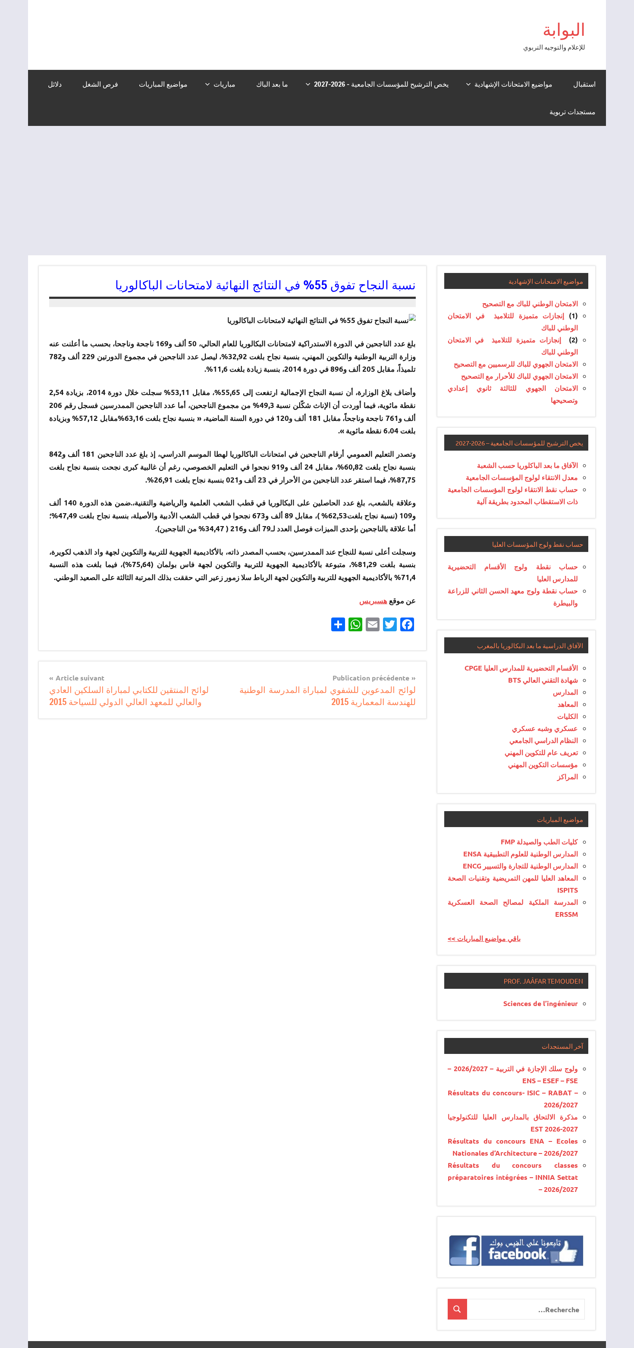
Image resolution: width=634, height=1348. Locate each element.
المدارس (565, 691)
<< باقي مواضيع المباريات (484, 938)
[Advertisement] (317, 190)
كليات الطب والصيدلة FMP (539, 841)
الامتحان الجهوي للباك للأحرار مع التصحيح (519, 375)
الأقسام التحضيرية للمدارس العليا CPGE (521, 667)
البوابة (564, 29)
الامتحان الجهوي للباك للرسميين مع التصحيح (516, 363)
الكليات (567, 716)
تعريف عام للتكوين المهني (541, 752)
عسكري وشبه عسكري (545, 728)
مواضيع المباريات (163, 84)
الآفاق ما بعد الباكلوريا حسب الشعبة (527, 465)
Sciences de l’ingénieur (540, 1003)
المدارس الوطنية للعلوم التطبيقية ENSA (520, 853)
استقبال (584, 84)
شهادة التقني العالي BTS (543, 679)
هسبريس (373, 600)
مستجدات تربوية (572, 111)
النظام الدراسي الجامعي (543, 740)
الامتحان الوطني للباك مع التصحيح (530, 303)
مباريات (224, 84)
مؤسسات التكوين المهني (543, 764)
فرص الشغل (100, 84)
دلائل (55, 84)
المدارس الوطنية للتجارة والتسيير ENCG (520, 865)
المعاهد (568, 703)
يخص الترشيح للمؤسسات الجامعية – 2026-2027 (381, 84)
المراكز (567, 776)
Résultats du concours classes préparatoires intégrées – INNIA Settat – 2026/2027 (513, 1177)
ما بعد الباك (272, 84)
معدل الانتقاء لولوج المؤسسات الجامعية (522, 477)
